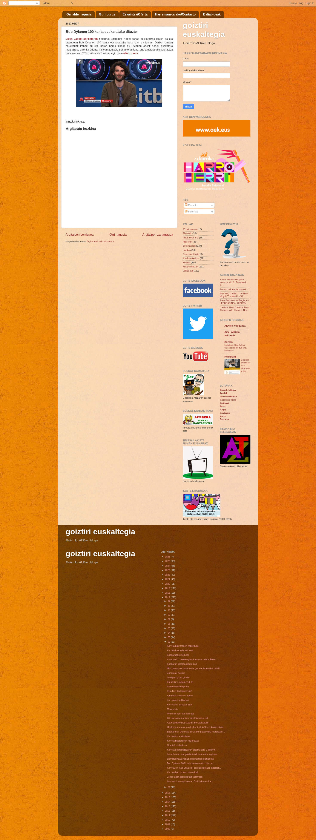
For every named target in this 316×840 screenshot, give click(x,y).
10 (169, 610)
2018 (168, 592)
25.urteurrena (190, 229)
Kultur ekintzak (190, 266)
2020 (168, 583)
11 (169, 605)
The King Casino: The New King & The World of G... (234, 295)
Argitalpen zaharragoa (157, 234)
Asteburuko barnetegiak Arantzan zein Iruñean (191, 659)
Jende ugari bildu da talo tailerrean (184, 777)
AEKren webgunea (234, 325)
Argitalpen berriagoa (80, 234)
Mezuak (191, 205)
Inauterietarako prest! (178, 686)
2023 (168, 570)
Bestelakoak (189, 245)
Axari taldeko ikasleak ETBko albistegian (188, 722)
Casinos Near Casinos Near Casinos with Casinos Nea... (234, 309)
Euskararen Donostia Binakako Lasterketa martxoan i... (196, 731)
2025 (168, 561)
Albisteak (187, 241)
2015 (168, 797)
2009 (168, 824)
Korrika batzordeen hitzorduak (183, 646)
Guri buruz (107, 14)
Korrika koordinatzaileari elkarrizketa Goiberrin (191, 749)
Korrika (186, 262)
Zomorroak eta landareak (233, 289)
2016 (168, 792)
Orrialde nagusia (78, 14)
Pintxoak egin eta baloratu (180, 713)
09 (169, 614)
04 (169, 632)
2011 (168, 815)
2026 (168, 556)
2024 (168, 565)
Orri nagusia (118, 234)
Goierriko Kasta (191, 254)
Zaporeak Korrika (176, 673)
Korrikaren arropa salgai (179, 704)
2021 (168, 579)
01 (169, 787)
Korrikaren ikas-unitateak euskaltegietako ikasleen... (194, 767)
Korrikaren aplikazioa (178, 700)
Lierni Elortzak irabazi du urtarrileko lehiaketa (190, 758)
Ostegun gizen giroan (178, 677)
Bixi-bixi (187, 250)
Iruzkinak (192, 211)
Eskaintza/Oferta (135, 14)
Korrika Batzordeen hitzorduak (183, 740)
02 (169, 641)
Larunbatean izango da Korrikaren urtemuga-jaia (192, 754)
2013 (168, 806)
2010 (168, 820)
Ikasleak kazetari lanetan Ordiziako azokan (189, 781)
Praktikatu (230, 356)
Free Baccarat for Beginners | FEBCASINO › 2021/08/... (235, 301)
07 (169, 619)
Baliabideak (212, 14)
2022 (168, 574)
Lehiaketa (188, 270)
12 (169, 601)
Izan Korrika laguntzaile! (179, 691)
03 (169, 637)
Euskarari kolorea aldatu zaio (182, 664)
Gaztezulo (225, 413)
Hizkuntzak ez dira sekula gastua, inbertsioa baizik (193, 668)
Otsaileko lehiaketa (177, 745)
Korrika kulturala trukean (180, 650)
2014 (168, 801)
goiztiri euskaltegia (204, 30)
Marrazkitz (172, 709)
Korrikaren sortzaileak (178, 736)
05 (169, 628)
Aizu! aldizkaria (190, 237)
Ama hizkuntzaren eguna (180, 695)
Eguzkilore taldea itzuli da (180, 682)
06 (169, 623)
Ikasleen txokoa (191, 258)
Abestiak (187, 233)
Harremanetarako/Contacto (175, 14)
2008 (168, 829)
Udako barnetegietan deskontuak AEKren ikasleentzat (195, 727)
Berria (223, 406)
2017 (168, 597)
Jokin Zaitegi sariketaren (82, 38)
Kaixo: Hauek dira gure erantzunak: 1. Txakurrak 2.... (233, 282)
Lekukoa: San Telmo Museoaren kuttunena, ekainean (235, 348)
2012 (168, 810)
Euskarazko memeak (178, 655)
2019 (168, 588)
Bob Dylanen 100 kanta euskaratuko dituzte (190, 763)
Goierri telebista (228, 396)
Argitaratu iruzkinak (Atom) (101, 241)
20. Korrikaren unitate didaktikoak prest (187, 718)
